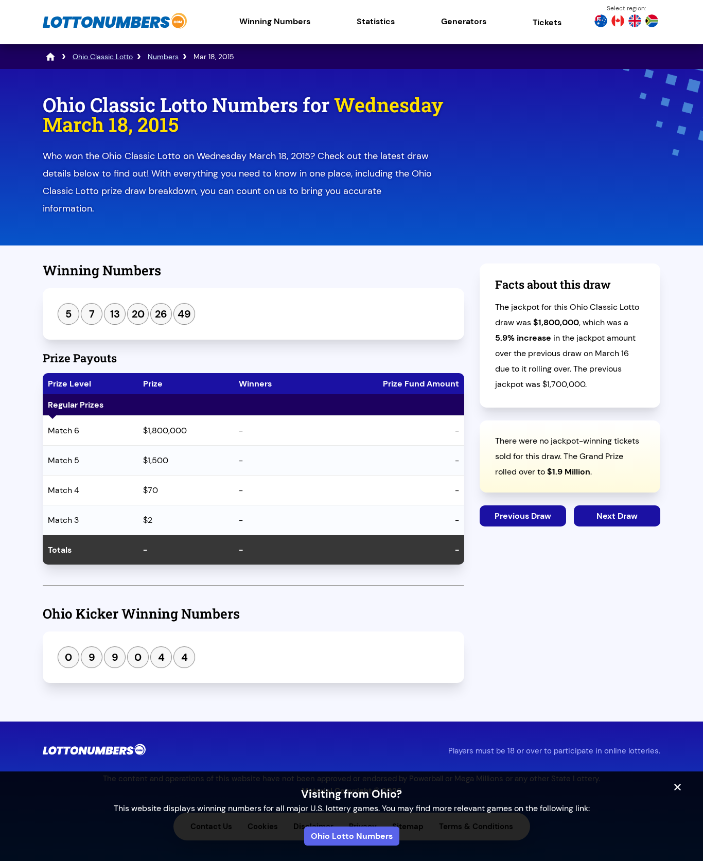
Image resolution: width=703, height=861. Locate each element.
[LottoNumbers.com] (115, 28)
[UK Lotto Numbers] (634, 22)
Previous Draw (523, 516)
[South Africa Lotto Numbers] (651, 22)
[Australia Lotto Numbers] (600, 22)
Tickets (547, 22)
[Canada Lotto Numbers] (617, 22)
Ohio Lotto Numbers (352, 836)
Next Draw (617, 516)
